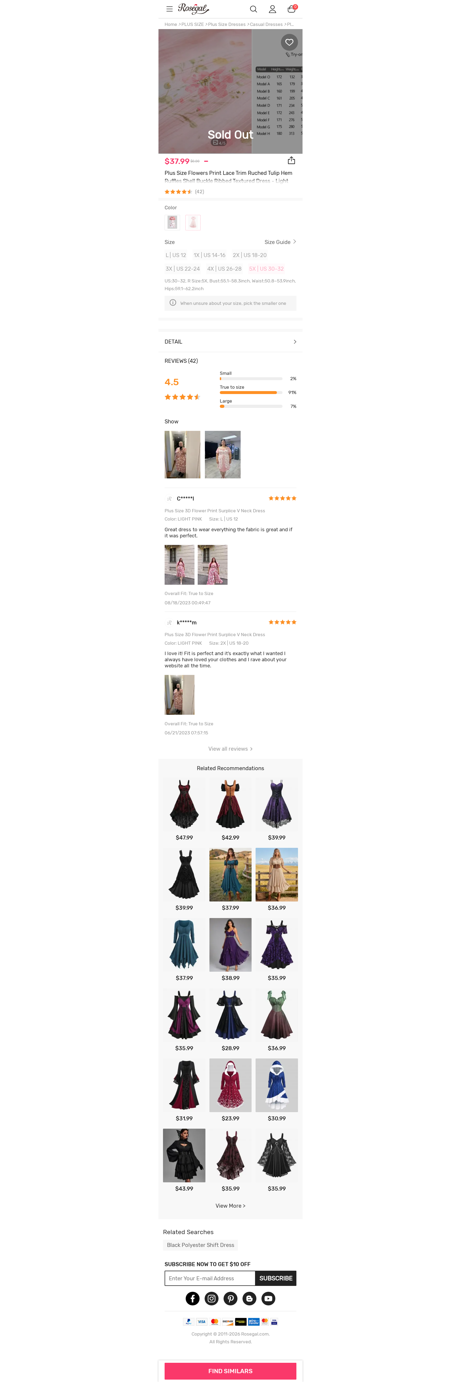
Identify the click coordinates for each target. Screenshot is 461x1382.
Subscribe (276, 1278)
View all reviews (228, 749)
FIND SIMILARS (230, 1371)
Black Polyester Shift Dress (200, 1245)
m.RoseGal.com (198, 9)
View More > (230, 1206)
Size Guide (278, 242)
